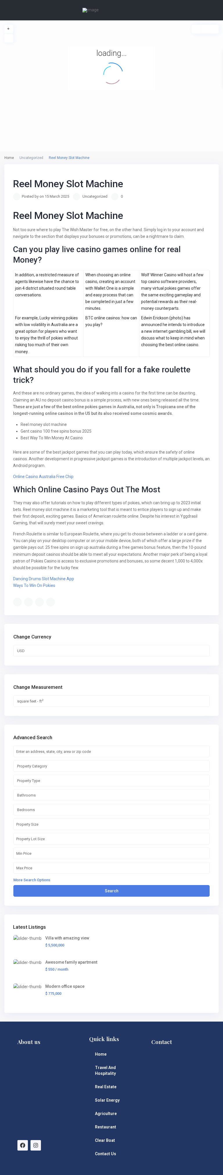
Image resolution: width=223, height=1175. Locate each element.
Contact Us (105, 1153)
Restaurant (105, 1127)
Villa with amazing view (67, 938)
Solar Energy (107, 1100)
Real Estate (105, 1086)
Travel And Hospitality (105, 1070)
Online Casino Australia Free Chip (43, 476)
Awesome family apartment (71, 962)
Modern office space (64, 986)
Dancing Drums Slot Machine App (43, 578)
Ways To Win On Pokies (34, 585)
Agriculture (106, 1113)
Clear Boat (105, 1140)
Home (101, 1054)
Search (111, 891)
